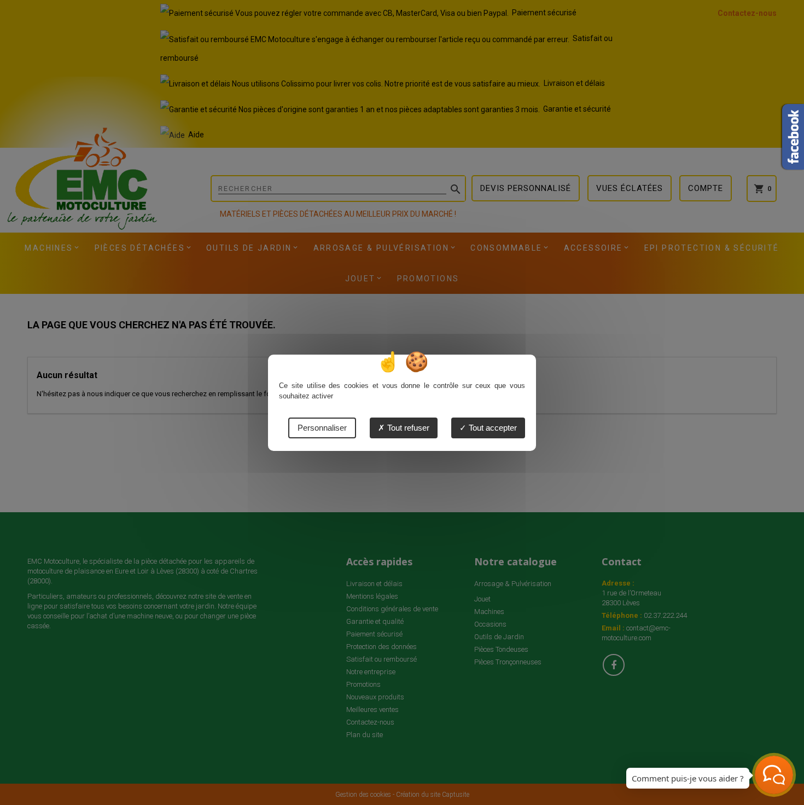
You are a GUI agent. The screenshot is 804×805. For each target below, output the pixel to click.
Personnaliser (322, 427)
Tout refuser (407, 427)
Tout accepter (492, 427)
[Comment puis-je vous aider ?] (774, 775)
